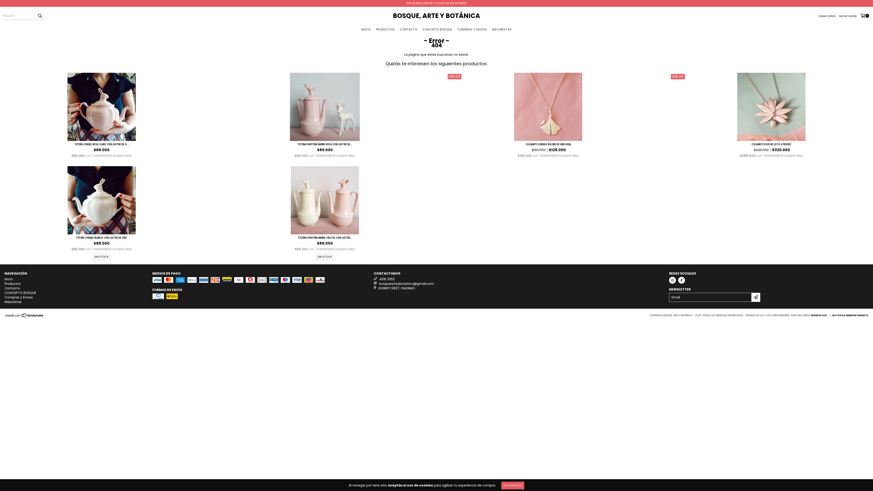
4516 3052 (387, 279)
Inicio (366, 29)
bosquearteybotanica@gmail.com (406, 283)
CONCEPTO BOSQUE (437, 29)
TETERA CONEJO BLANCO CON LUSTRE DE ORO (101, 238)
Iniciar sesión (848, 16)
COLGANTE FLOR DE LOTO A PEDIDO (771, 144)
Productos (385, 29)
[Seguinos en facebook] (681, 280)
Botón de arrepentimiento (850, 315)
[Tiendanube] (24, 316)
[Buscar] (39, 16)
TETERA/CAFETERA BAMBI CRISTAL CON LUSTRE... (325, 238)
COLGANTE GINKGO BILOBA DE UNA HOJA (548, 144)
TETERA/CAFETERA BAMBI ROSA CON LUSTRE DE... (325, 144)
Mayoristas (502, 29)
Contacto (408, 29)
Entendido (513, 485)
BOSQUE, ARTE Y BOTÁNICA (436, 15)
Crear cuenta (827, 16)
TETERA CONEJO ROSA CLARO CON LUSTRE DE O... (101, 144)
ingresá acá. (819, 315)
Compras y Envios (472, 29)
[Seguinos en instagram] (672, 280)
